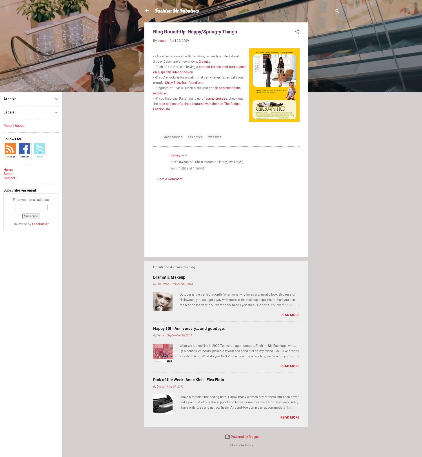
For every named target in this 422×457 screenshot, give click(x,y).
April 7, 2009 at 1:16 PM (187, 168)
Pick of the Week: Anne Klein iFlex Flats (188, 379)
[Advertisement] (326, 88)
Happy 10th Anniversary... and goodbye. (189, 328)
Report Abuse (14, 126)
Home (8, 170)
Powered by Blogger (245, 437)
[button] (297, 32)
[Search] (337, 12)
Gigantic (204, 62)
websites (214, 137)
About (8, 174)
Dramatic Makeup (169, 277)
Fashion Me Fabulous (177, 10)
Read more (290, 315)
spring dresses (216, 99)
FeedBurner (40, 224)
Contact (9, 178)
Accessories (173, 137)
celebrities (195, 137)
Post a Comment (170, 179)
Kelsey (175, 155)
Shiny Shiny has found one (184, 83)
